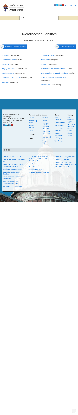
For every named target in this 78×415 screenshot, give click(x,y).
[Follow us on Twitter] (57, 5)
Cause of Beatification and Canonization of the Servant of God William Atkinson (65, 164)
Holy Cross (45, 60)
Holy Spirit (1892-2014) (10, 68)
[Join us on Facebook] (55, 5)
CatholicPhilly (60, 122)
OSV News (58, 138)
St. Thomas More (8, 73)
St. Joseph (5, 82)
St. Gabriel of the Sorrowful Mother (53, 68)
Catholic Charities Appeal (70, 119)
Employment (46, 123)
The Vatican (59, 141)
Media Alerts (59, 125)
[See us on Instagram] (8, 125)
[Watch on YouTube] (63, 5)
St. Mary (5, 55)
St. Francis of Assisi (48, 55)
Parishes (45, 118)
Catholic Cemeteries (62, 159)
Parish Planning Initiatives (13, 186)
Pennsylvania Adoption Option (65, 156)
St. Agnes (5, 64)
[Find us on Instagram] (59, 5)
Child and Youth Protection (12, 169)
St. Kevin (44, 64)
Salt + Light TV (34, 166)
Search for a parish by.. (67, 47)
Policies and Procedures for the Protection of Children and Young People (46, 137)
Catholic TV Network (36, 169)
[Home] (13, 8)
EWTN (31, 163)
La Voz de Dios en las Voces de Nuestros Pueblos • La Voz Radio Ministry (39, 158)
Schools (44, 120)
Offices (31, 118)
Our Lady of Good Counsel (11, 77)
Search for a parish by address (15, 47)
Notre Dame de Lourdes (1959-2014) (53, 77)
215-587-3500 (70, 5)
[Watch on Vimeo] (61, 5)
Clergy (31, 130)
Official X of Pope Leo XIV (12, 156)
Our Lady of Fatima (9, 60)
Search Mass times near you (39, 172)
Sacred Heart (45, 85)
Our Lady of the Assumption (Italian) (54, 73)
